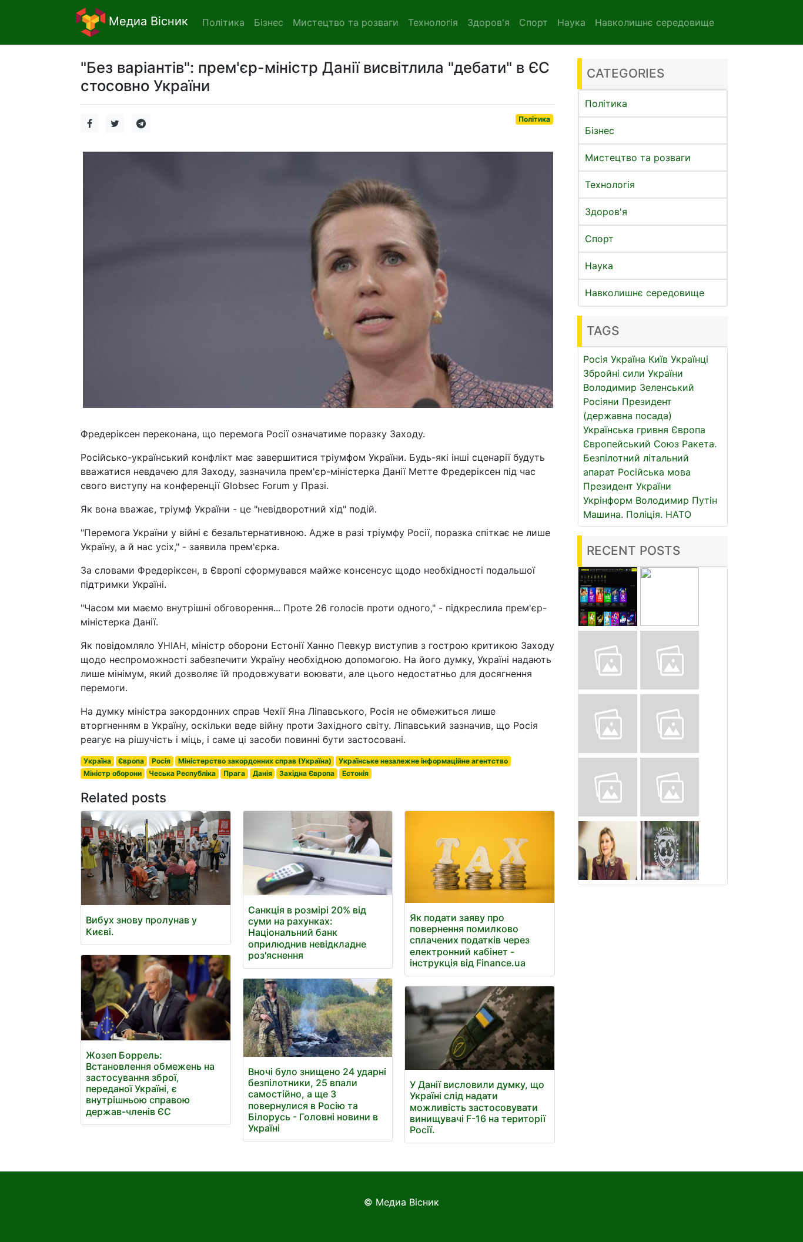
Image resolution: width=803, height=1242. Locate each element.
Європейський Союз (631, 444)
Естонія (355, 773)
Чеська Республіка (182, 773)
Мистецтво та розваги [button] (346, 22)
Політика (534, 119)
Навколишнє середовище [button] (654, 22)
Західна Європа (306, 773)
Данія (262, 773)
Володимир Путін (676, 500)
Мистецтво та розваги (638, 157)
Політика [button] (223, 22)
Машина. (603, 514)
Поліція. (644, 514)
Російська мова (654, 472)
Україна (97, 760)
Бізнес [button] (268, 22)
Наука (599, 266)
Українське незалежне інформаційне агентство (423, 760)
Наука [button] (571, 22)
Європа (131, 760)
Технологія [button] (433, 22)
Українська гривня (625, 430)
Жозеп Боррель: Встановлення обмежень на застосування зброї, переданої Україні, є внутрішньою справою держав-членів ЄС (150, 1083)
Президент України (627, 486)
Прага (234, 773)
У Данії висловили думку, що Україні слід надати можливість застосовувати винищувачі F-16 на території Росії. (478, 1107)
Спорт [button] (533, 22)
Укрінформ (608, 500)
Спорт (599, 239)
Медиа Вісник (146, 21)
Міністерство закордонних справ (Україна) (255, 760)
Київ (658, 359)
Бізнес (599, 130)
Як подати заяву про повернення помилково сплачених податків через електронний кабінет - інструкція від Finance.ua (470, 940)
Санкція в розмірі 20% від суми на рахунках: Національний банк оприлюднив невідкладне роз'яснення (307, 932)
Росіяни (601, 401)
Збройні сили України (633, 373)
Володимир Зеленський (638, 387)
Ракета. (699, 444)
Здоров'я (606, 211)
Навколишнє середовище (644, 293)
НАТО (678, 514)
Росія (161, 760)
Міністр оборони (112, 773)
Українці (689, 359)
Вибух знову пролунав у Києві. (141, 925)
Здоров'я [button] (488, 22)
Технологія (610, 184)
